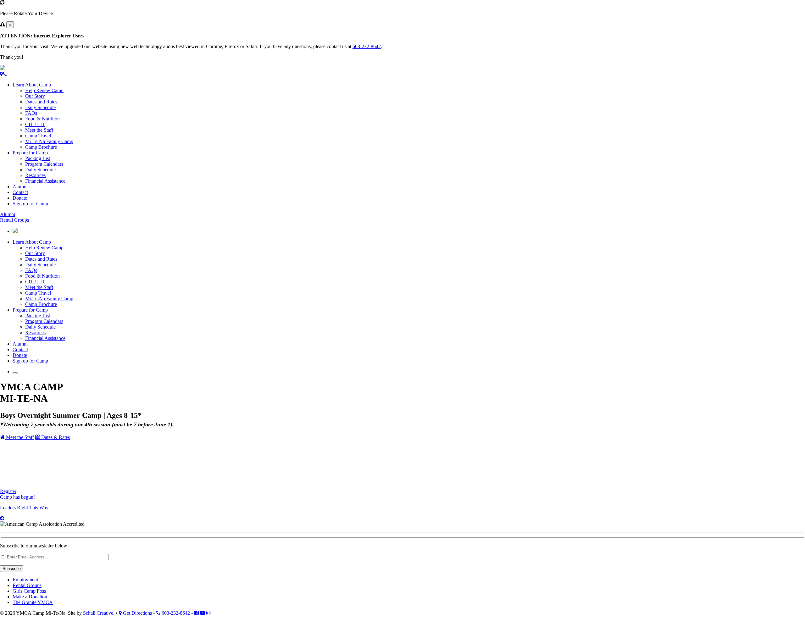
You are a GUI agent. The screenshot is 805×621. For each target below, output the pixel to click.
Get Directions (137, 613)
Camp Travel (38, 135)
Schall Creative (98, 613)
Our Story (35, 96)
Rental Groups (14, 220)
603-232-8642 (367, 46)
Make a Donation (30, 596)
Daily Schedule (40, 107)
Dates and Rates (41, 101)
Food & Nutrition (42, 118)
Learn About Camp (32, 84)
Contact (20, 192)
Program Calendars (44, 164)
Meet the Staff (39, 130)
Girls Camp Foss (29, 591)
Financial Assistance (45, 181)
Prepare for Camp (30, 152)
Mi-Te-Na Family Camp (49, 141)
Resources (35, 175)
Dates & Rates (55, 437)
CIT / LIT (35, 124)
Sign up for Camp (30, 203)
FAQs (31, 113)
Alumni (20, 186)
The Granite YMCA (33, 602)
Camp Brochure (41, 147)
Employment (25, 579)
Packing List (37, 158)
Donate (20, 198)
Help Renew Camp (44, 90)
